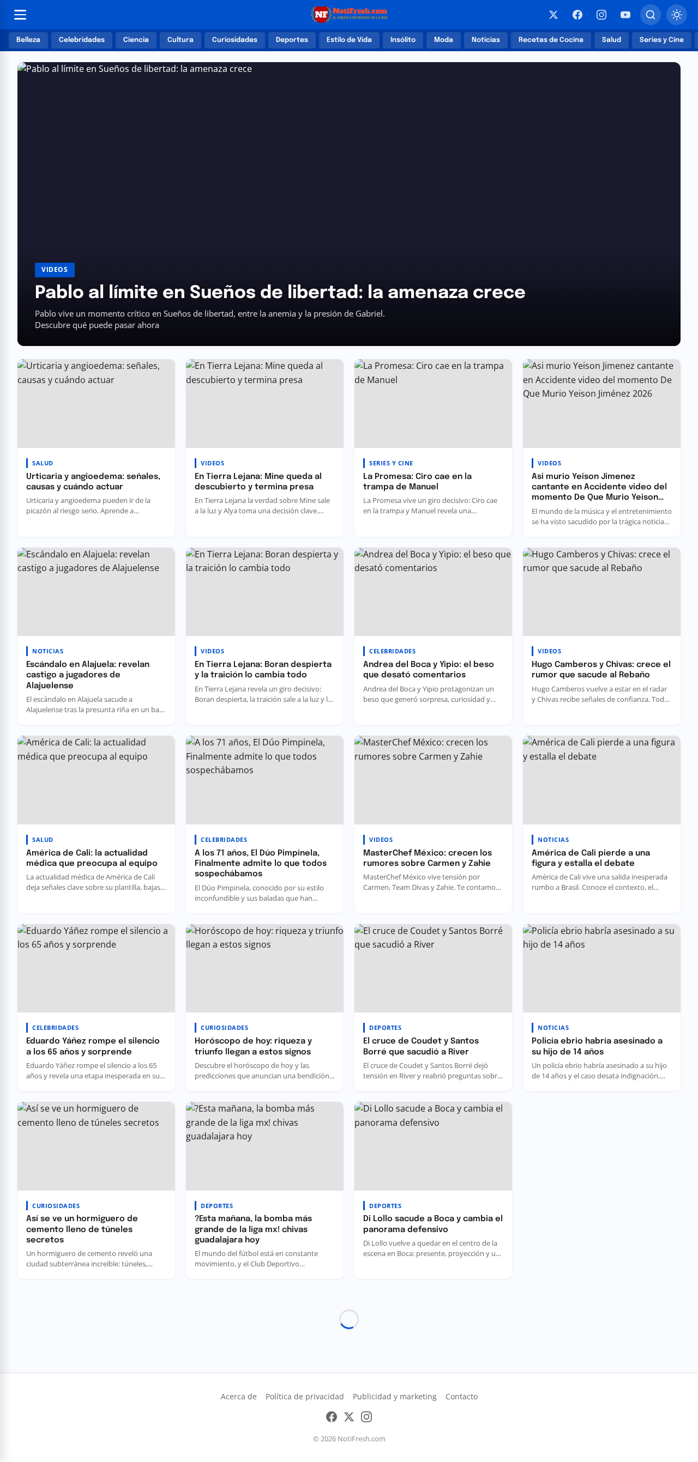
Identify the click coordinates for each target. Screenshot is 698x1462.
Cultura (180, 40)
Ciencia (136, 40)
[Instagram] (601, 14)
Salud (611, 40)
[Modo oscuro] (676, 14)
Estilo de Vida (349, 40)
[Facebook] (577, 14)
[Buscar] (650, 14)
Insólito (403, 40)
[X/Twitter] (553, 14)
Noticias (486, 40)
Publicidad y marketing (395, 1396)
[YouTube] (625, 14)
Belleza (28, 40)
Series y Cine (662, 40)
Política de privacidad (305, 1396)
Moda (443, 40)
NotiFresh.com (362, 1438)
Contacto (462, 1396)
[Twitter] (349, 1419)
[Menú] (20, 15)
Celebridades (82, 40)
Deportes (292, 40)
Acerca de (239, 1396)
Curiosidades (234, 40)
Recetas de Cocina (551, 40)
